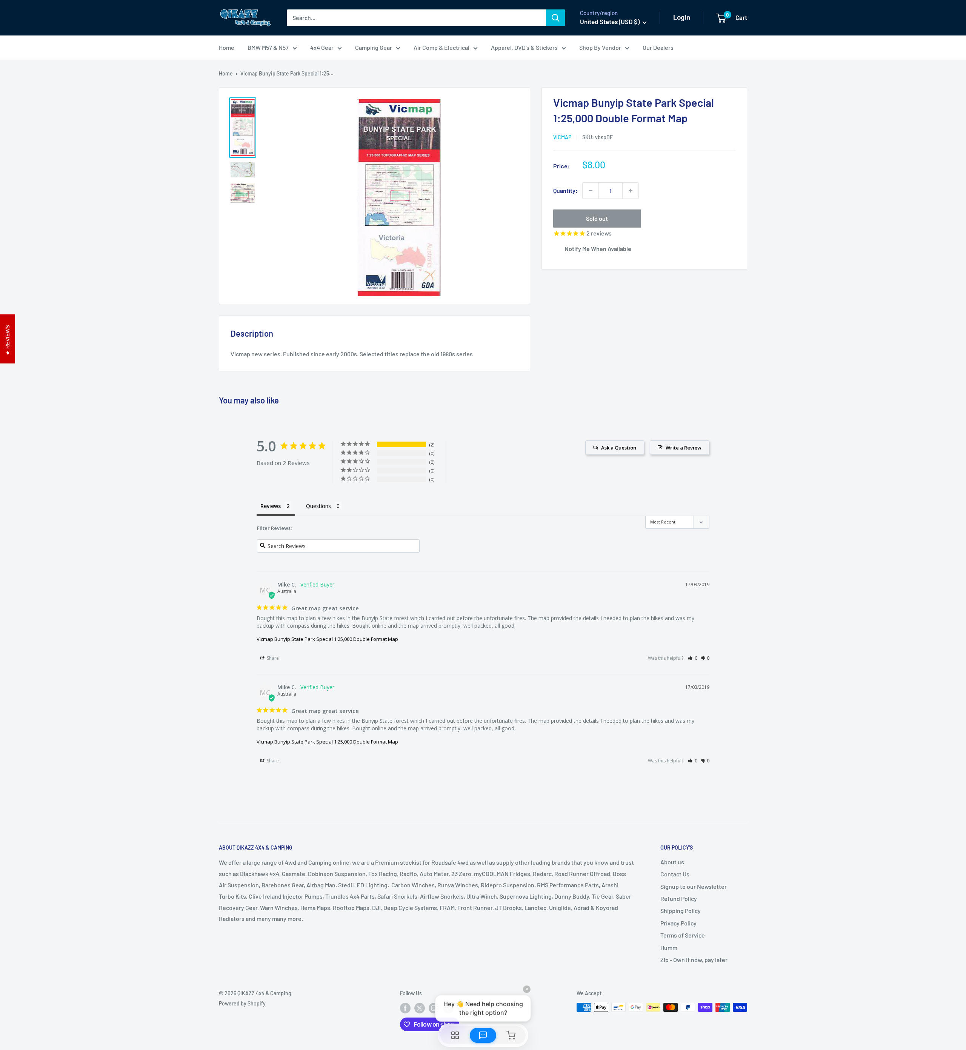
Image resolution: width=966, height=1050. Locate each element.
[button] (692, 658)
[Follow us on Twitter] (419, 1008)
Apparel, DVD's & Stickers (524, 47)
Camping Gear (373, 47)
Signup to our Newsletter (693, 886)
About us (672, 861)
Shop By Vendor (600, 47)
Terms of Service (682, 935)
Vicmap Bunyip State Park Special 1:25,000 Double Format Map (327, 639)
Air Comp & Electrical (441, 47)
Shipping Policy (680, 910)
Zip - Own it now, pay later (694, 959)
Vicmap (562, 137)
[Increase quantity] (630, 191)
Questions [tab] (318, 506)
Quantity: (565, 190)
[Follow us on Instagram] (434, 1008)
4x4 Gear (322, 47)
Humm (668, 947)
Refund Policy (678, 898)
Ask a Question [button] (618, 447)
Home (226, 47)
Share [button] (272, 658)
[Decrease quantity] (590, 191)
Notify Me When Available (598, 248)
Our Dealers (658, 47)
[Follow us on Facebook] (405, 1008)
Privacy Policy (678, 923)
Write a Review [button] (683, 447)
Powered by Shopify (242, 1003)
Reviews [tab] (270, 506)
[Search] (555, 17)
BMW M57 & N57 (268, 47)
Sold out (597, 218)
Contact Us (674, 874)
